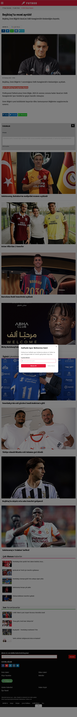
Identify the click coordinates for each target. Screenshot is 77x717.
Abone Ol (33, 366)
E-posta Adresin (25, 357)
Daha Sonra (51, 366)
